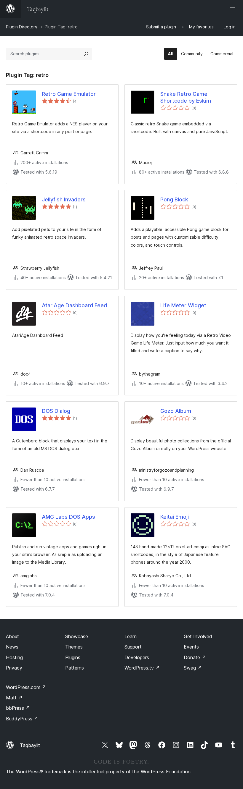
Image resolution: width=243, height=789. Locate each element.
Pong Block (174, 199)
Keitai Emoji (174, 517)
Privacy (14, 668)
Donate (195, 657)
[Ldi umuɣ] (233, 9)
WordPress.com (26, 687)
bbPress (18, 708)
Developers (136, 657)
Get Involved (198, 636)
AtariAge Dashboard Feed (74, 305)
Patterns (74, 668)
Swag (193, 668)
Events (191, 647)
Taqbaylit (30, 745)
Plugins (72, 657)
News (12, 647)
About (12, 636)
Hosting (14, 657)
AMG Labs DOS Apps (68, 517)
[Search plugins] (86, 54)
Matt (14, 698)
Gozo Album (175, 411)
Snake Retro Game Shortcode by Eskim (185, 97)
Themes (74, 647)
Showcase (76, 636)
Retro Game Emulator (69, 94)
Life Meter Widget (183, 305)
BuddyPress (22, 719)
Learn (130, 636)
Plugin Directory (21, 26)
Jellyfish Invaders (64, 199)
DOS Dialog (56, 411)
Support (133, 647)
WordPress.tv (142, 668)
